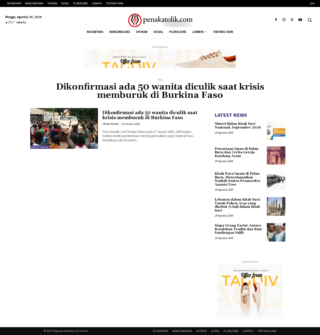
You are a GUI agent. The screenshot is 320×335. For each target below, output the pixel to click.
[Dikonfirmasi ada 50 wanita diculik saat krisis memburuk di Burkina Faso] (64, 128)
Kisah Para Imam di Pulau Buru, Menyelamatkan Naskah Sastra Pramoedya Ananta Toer (237, 179)
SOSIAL (215, 331)
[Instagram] (284, 20)
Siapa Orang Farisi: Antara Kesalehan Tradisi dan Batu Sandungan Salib (238, 229)
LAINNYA (248, 331)
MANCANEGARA (182, 331)
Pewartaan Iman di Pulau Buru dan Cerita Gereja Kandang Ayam (236, 152)
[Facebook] (276, 20)
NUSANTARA (160, 331)
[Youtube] (300, 20)
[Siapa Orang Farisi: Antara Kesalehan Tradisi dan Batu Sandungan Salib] (276, 232)
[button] (309, 20)
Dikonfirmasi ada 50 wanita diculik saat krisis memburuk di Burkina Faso (149, 115)
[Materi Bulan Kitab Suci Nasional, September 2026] (276, 130)
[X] (292, 20)
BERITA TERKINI (40, 147)
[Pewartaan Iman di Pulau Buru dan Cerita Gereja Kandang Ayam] (276, 155)
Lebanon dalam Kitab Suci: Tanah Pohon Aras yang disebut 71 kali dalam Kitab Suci (238, 205)
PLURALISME (231, 331)
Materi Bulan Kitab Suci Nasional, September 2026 (238, 126)
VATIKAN (201, 331)
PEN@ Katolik (110, 124)
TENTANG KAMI (267, 331)
